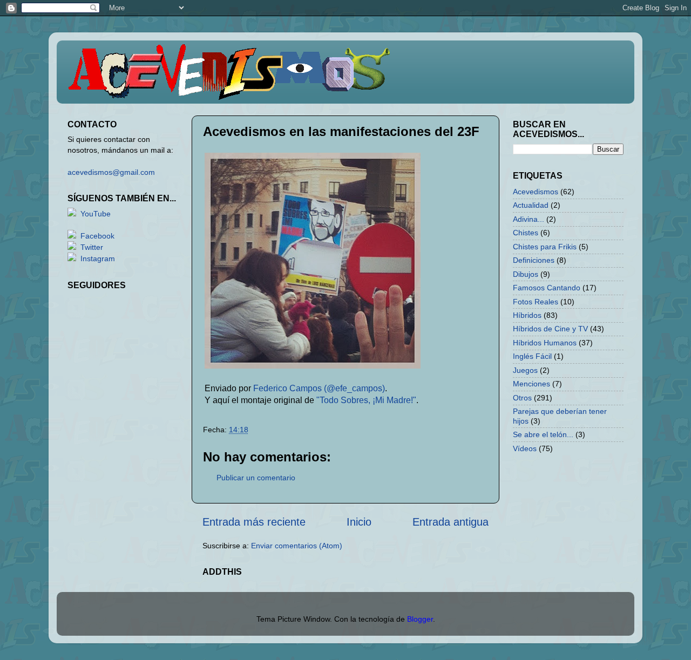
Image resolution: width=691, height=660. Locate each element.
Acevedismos (535, 191)
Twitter (91, 247)
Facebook (97, 236)
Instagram (97, 258)
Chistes (525, 232)
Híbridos (527, 315)
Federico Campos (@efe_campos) (319, 388)
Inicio (359, 522)
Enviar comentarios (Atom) (296, 545)
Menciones (531, 383)
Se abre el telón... (543, 434)
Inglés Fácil (532, 356)
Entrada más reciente (254, 522)
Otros (522, 397)
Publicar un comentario (255, 477)
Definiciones (533, 260)
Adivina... (528, 219)
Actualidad (530, 205)
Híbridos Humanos (545, 342)
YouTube (95, 213)
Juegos (525, 370)
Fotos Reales (535, 301)
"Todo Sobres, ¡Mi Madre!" (366, 400)
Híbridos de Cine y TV (550, 328)
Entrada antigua (450, 522)
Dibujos (525, 274)
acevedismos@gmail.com (111, 172)
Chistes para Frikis (545, 246)
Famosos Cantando (546, 287)
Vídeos (525, 448)
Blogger (420, 619)
